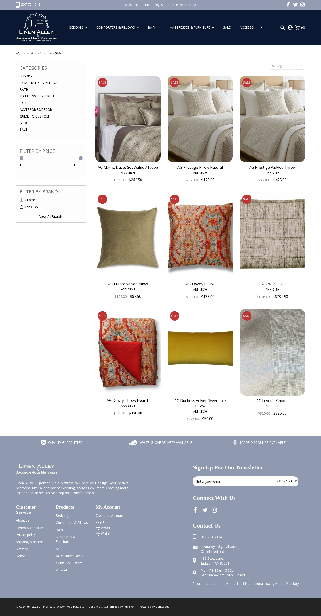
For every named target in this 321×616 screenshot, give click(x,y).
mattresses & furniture (65, 539)
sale (59, 549)
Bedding (76, 27)
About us (22, 520)
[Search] (282, 27)
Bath (152, 27)
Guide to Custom (34, 116)
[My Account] (290, 27)
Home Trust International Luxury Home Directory (262, 583)
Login (100, 521)
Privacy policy (26, 534)
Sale (227, 27)
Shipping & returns (29, 541)
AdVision (129, 606)
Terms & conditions (30, 527)
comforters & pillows (72, 522)
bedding (62, 515)
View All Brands (51, 216)
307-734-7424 (211, 537)
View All (61, 570)
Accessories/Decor (36, 109)
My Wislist (103, 533)
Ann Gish (54, 53)
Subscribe (287, 481)
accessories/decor (70, 556)
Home (20, 53)
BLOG (24, 123)
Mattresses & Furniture (190, 27)
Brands (36, 53)
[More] (261, 27)
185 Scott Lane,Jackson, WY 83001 (215, 560)
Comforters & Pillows (116, 27)
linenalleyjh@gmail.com (218, 546)
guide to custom (69, 563)
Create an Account (109, 515)
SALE (23, 129)
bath (59, 530)
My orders (103, 527)
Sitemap (22, 549)
